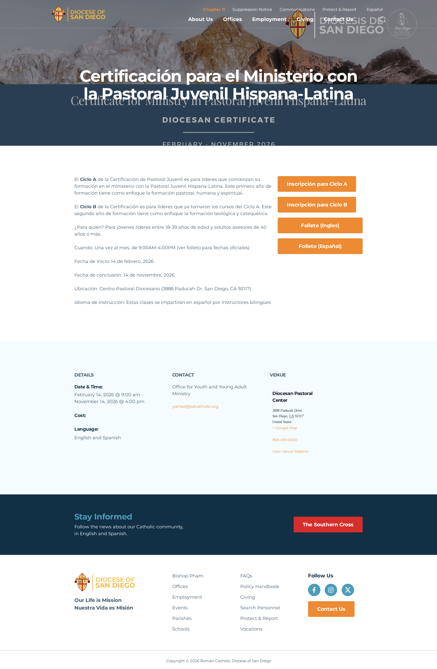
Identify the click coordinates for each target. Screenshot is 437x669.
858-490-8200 (284, 439)
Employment (269, 19)
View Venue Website (290, 451)
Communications (297, 9)
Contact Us (338, 19)
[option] (374, 10)
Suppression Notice (252, 9)
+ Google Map (284, 428)
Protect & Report (339, 9)
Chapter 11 (214, 9)
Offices (232, 19)
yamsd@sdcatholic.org (195, 406)
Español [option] (375, 9)
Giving (305, 19)
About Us (200, 19)
